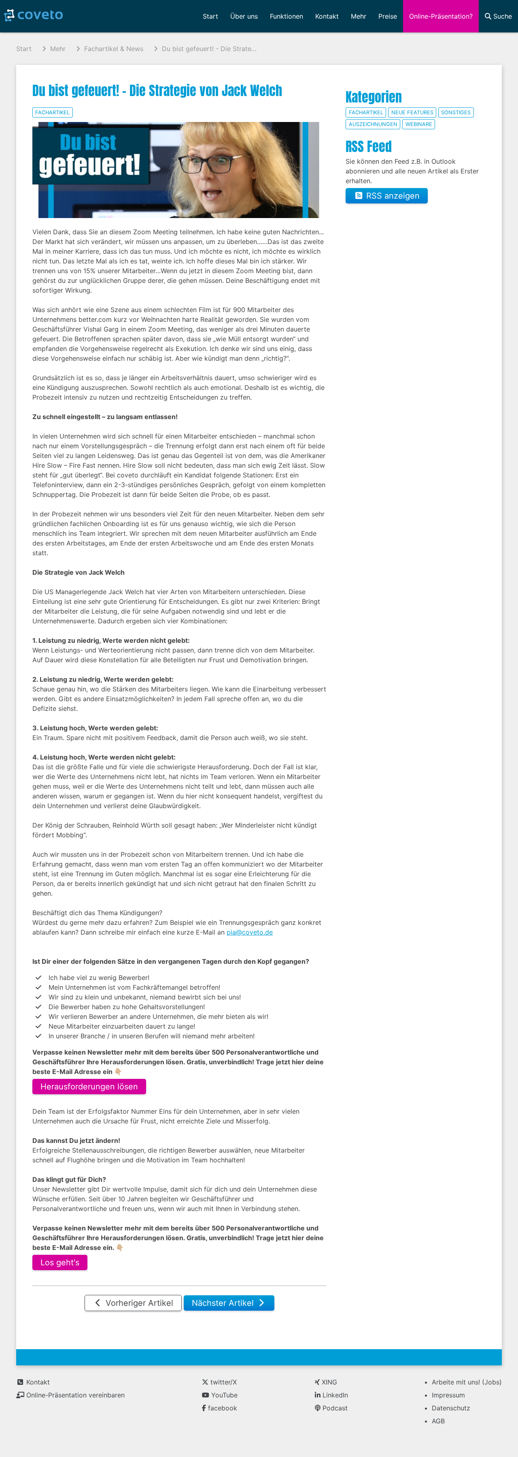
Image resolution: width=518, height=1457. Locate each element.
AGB (438, 1421)
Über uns (244, 16)
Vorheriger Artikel (138, 1303)
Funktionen (286, 16)
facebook (221, 1408)
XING (328, 1382)
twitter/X (222, 1382)
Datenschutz (451, 1408)
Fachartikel (52, 112)
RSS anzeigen (392, 196)
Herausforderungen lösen (89, 1086)
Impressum (448, 1395)
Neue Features (412, 112)
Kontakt (37, 1382)
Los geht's (59, 1262)
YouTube (223, 1395)
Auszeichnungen (373, 124)
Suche (501, 16)
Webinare (418, 124)
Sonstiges (456, 112)
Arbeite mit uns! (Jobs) (467, 1382)
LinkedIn (334, 1395)
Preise (387, 16)
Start (210, 16)
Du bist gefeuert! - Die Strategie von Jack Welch (157, 91)
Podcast (334, 1408)
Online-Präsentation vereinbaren (74, 1395)
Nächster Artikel (224, 1303)
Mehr (358, 16)
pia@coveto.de (250, 932)
